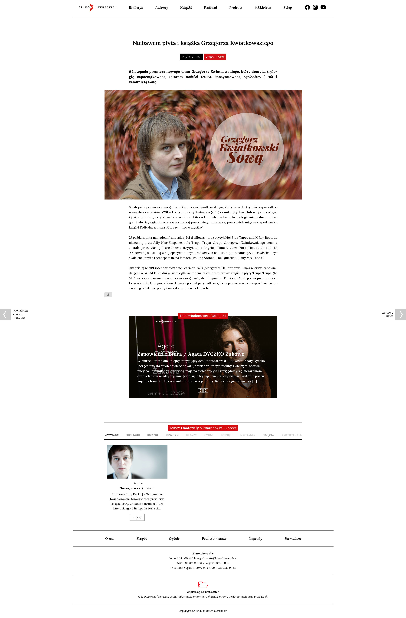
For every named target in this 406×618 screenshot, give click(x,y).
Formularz (293, 538)
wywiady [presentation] (111, 435)
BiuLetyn (136, 7)
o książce (137, 483)
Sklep (287, 7)
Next (205, 390)
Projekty (235, 7)
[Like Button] (108, 294)
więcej (137, 517)
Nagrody (255, 538)
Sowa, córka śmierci (137, 488)
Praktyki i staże (214, 538)
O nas (109, 538)
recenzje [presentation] (133, 435)
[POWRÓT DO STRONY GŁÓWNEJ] (5, 314)
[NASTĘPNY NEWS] (400, 314)
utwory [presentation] (172, 435)
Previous (200, 390)
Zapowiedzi (215, 57)
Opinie (174, 538)
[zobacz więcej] (137, 462)
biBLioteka (263, 7)
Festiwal (210, 7)
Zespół (142, 538)
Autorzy (161, 7)
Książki (186, 7)
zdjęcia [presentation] (268, 435)
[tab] (111, 435)
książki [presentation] (152, 435)
